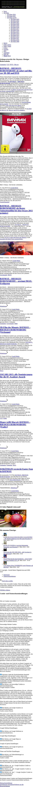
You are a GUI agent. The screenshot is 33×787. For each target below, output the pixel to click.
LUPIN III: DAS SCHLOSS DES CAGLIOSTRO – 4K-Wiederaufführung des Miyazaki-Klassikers (18, 537)
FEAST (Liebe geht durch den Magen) (16, 237)
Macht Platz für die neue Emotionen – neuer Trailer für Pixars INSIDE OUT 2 (18, 559)
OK (1, 590)
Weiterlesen (3, 306)
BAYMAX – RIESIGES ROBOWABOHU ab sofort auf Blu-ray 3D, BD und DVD (16, 70)
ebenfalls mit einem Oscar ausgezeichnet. (11, 239)
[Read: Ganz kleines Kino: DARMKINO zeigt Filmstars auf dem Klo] (5, 564)
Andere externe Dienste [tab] (6, 711)
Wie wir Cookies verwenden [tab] (8, 601)
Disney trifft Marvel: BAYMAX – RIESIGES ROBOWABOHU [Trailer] (15, 424)
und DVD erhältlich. (19, 110)
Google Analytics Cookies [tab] (7, 687)
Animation (3, 64)
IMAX (10, 275)
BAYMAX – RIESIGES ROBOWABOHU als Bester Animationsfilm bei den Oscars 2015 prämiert (16, 209)
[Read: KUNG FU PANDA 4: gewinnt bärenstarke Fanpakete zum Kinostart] (5, 544)
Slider (16, 323)
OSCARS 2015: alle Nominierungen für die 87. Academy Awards (16, 375)
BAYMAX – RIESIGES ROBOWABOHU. (16, 343)
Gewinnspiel (3, 275)
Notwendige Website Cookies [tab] (8, 624)
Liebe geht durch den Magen (13, 105)
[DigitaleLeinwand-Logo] (13, 8)
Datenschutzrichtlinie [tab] (6, 775)
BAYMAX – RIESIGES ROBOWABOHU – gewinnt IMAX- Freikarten (16, 281)
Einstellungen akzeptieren (7, 784)
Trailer (5, 418)
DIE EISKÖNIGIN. (15, 480)
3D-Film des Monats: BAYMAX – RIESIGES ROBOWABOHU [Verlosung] (15, 329)
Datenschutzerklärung (6, 783)
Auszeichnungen (4, 202)
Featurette (9, 465)
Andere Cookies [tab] (4, 757)
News (1, 370)
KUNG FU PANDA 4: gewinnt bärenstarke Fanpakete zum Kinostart (16, 546)
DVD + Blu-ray (14, 64)
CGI (8, 64)
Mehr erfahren (6, 590)
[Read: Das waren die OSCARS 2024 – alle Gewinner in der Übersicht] (5, 550)
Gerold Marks (14, 188)
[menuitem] (18, 11)
